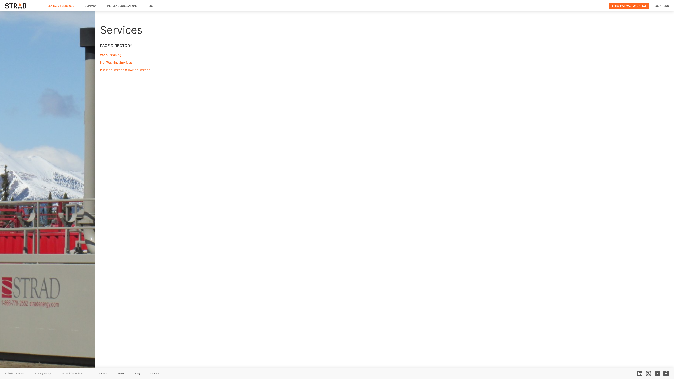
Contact (154, 373)
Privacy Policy (43, 373)
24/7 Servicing (110, 55)
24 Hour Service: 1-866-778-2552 (629, 5)
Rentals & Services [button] (60, 5)
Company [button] (91, 5)
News (121, 373)
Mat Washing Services (116, 62)
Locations (662, 5)
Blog (137, 373)
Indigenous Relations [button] (122, 5)
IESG (151, 5)
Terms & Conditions (72, 373)
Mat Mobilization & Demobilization (125, 70)
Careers (103, 373)
